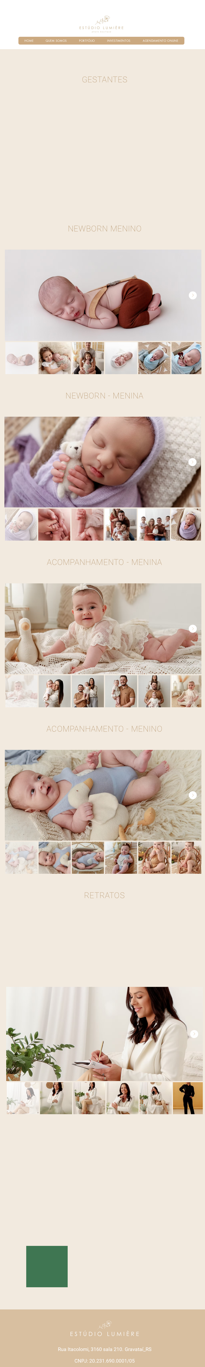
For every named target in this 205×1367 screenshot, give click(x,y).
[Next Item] (193, 295)
